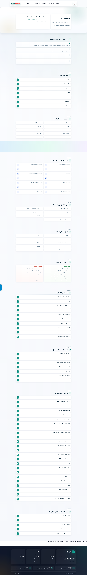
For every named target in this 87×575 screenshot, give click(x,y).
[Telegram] (70, 559)
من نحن (22, 554)
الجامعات (51, 3)
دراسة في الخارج (46, 3)
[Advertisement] (21, 566)
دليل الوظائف (36, 3)
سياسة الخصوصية (35, 558)
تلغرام (13, 3)
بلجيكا (70, 561)
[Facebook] (73, 559)
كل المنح (52, 554)
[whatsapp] (68, 559)
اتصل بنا (37, 559)
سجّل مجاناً (17, 3)
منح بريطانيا (21, 556)
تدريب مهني (32, 3)
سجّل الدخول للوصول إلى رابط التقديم (32, 19)
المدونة (29, 3)
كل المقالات (51, 559)
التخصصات (41, 3)
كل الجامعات (51, 556)
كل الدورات (51, 558)
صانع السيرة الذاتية (35, 561)
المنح (58, 3)
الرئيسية (73, 561)
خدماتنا (37, 556)
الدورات (55, 3)
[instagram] (65, 559)
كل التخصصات (51, 561)
